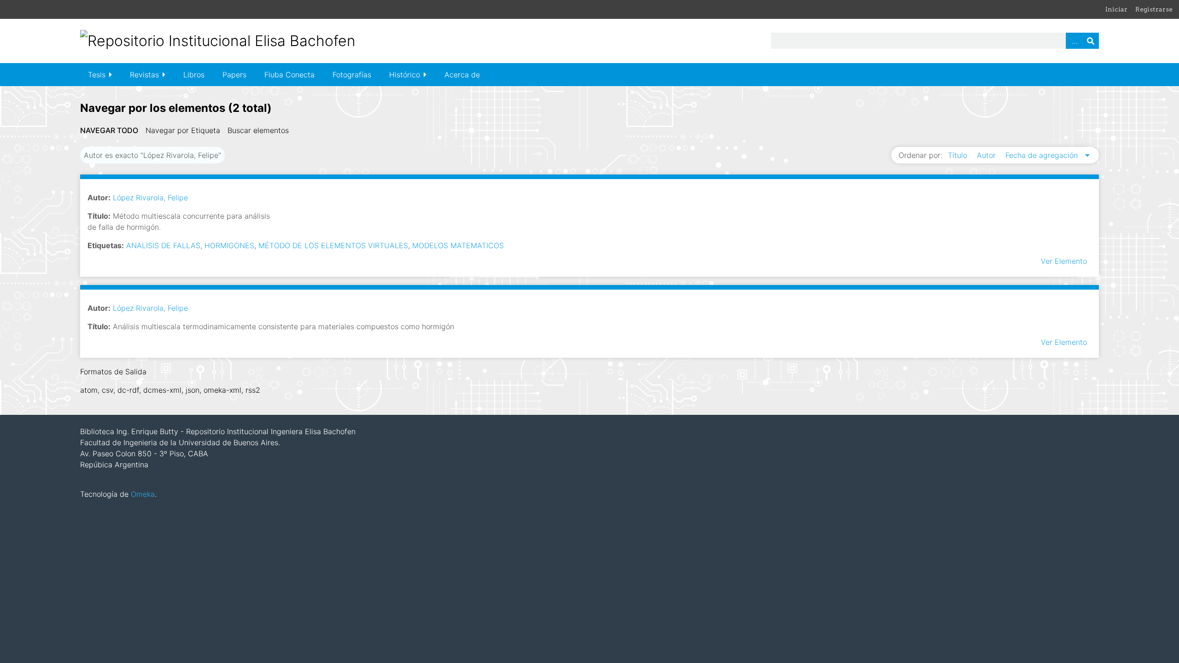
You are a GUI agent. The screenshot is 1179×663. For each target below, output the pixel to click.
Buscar (1090, 41)
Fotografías (352, 74)
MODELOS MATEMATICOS (458, 245)
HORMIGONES (229, 245)
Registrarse (1154, 9)
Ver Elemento (1064, 261)
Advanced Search (1074, 41)
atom (89, 390)
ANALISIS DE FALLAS (163, 245)
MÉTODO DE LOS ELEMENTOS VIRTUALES (333, 245)
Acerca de (462, 74)
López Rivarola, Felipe (150, 197)
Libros (193, 74)
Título (958, 155)
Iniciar (1116, 9)
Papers (234, 74)
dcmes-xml (162, 390)
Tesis (96, 74)
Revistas (144, 74)
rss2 (252, 390)
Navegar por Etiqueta (183, 130)
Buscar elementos (258, 130)
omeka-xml (222, 390)
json (192, 390)
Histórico (404, 74)
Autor (987, 155)
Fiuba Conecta (289, 74)
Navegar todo (109, 130)
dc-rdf (128, 390)
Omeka (143, 494)
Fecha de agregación (1042, 155)
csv (107, 390)
